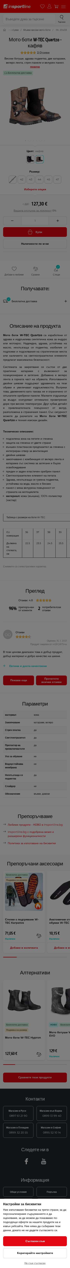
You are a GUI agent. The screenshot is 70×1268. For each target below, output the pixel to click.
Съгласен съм (35, 1241)
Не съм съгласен (35, 1263)
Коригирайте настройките (35, 1253)
